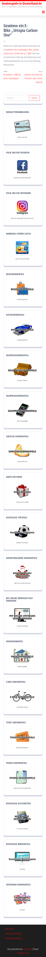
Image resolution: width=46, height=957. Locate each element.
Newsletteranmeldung (13, 938)
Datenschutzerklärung (13, 933)
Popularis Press (23, 952)
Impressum (9, 928)
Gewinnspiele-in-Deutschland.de (22, 3)
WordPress (27, 949)
